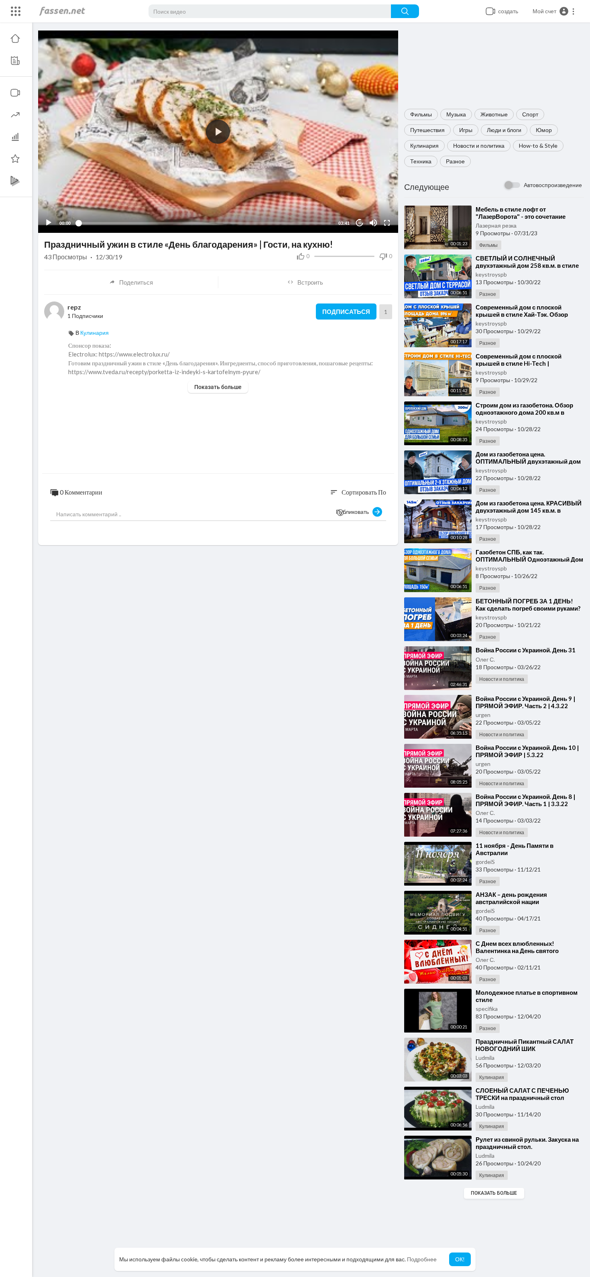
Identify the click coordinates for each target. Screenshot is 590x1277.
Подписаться (346, 311)
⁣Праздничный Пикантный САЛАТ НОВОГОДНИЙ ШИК (525, 1045)
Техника (420, 161)
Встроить (310, 282)
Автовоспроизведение (553, 184)
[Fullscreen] (387, 223)
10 (359, 223)
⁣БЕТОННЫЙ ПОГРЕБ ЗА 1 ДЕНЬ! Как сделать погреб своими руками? (528, 604)
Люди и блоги (504, 129)
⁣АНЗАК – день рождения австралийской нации (511, 898)
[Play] (49, 223)
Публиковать (354, 511)
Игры (465, 129)
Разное (455, 161)
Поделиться (136, 282)
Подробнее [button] (422, 1259)
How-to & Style (538, 145)
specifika (487, 1008)
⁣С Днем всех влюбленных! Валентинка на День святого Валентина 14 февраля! (517, 950)
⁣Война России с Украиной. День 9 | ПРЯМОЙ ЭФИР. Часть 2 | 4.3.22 (525, 702)
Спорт (530, 114)
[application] (218, 132)
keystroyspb (491, 274)
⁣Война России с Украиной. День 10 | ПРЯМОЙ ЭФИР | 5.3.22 (527, 751)
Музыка (456, 114)
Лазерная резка (496, 225)
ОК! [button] (460, 1259)
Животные (494, 114)
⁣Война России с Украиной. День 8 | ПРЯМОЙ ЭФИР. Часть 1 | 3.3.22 (525, 800)
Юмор (544, 129)
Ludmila (485, 1057)
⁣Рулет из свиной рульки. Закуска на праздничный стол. (527, 1143)
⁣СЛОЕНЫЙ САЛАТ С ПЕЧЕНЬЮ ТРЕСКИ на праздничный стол (522, 1094)
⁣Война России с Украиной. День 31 (526, 650)
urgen (483, 714)
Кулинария (424, 145)
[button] (554, 11)
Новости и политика (479, 145)
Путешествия (427, 129)
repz (74, 307)
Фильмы (421, 114)
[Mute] (373, 223)
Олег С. (485, 659)
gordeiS (485, 861)
